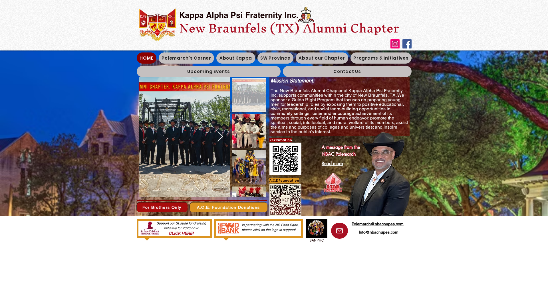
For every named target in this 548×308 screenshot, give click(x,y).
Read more (332, 164)
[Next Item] (220, 136)
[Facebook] (407, 43)
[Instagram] (395, 43)
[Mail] (339, 231)
